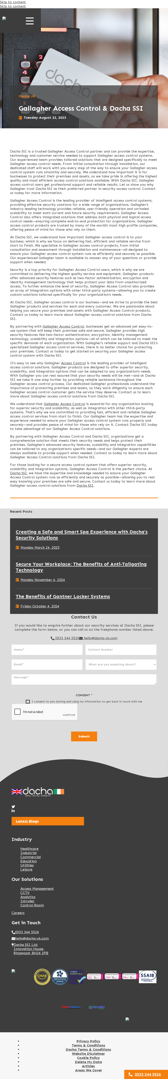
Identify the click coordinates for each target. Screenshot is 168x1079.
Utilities (27, 865)
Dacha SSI (18, 473)
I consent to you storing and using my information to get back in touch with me (86, 701)
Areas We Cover (88, 1070)
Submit (84, 736)
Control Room (32, 905)
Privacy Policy (88, 1041)
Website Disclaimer (88, 1054)
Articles (88, 1066)
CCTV (25, 893)
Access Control (73, 363)
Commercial (30, 857)
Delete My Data (88, 1062)
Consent (84, 695)
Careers (18, 913)
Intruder (27, 901)
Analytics (27, 897)
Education (28, 861)
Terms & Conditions (88, 1045)
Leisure (26, 869)
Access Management (37, 889)
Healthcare (29, 849)
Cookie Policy (88, 1058)
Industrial (28, 853)
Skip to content (13, 2)
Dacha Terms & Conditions (88, 1049)
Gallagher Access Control (63, 326)
